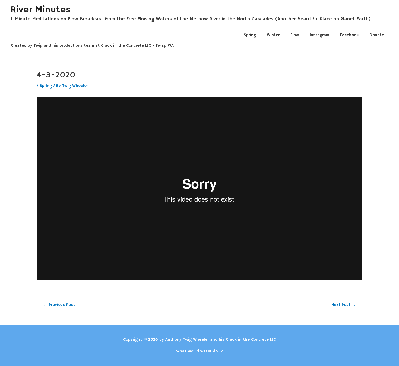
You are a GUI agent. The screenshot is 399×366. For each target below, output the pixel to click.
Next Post (343, 305)
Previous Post (59, 305)
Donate (377, 34)
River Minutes (41, 10)
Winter (273, 34)
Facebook (349, 34)
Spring (250, 34)
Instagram (319, 34)
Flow (294, 34)
